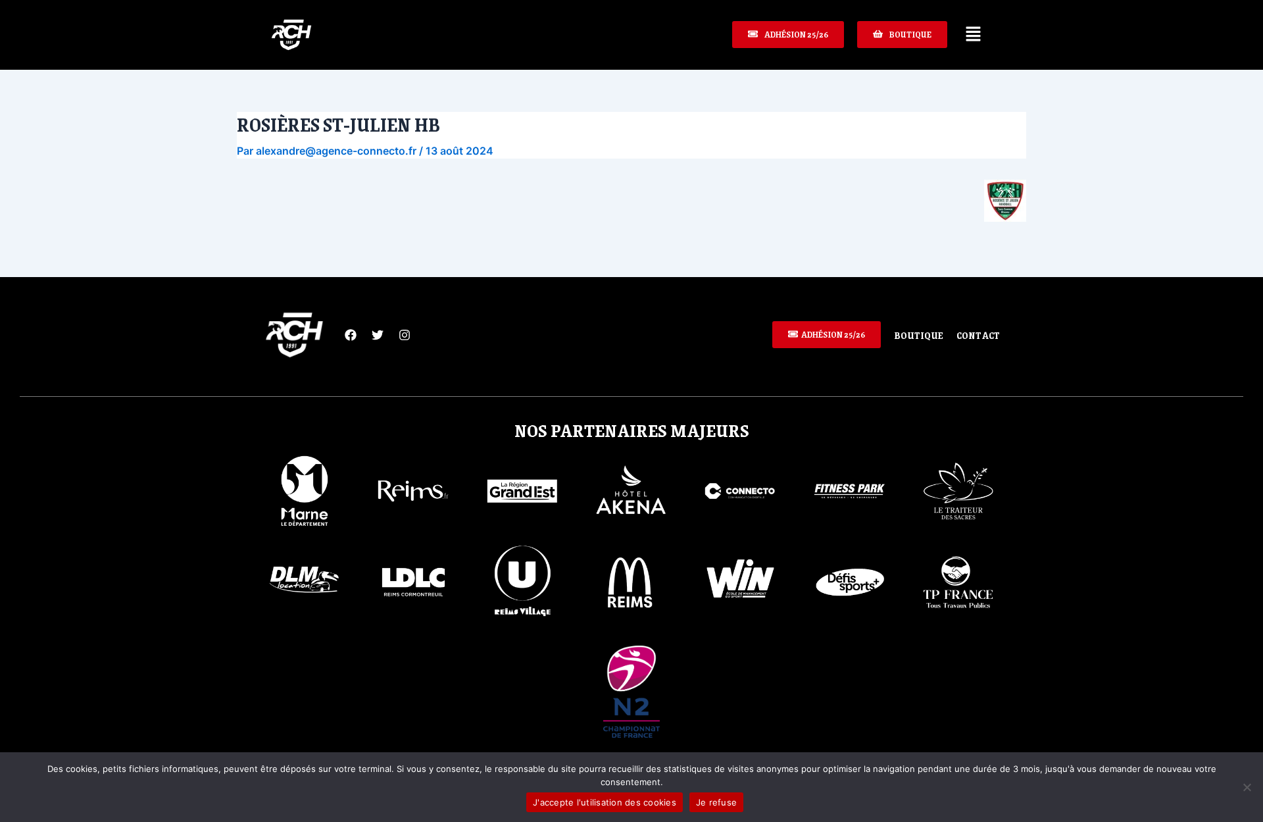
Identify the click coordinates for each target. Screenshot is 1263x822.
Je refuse (716, 802)
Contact (978, 335)
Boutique (918, 335)
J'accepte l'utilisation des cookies (604, 802)
